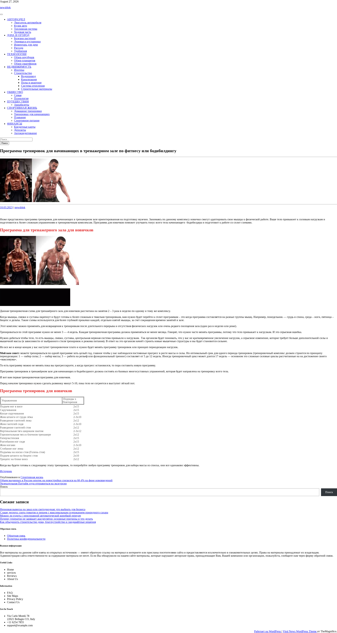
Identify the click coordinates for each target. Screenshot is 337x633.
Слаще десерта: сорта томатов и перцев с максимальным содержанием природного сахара (54, 512)
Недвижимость (19, 66)
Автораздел (16, 19)
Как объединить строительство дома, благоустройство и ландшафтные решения (48, 521)
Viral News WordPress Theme (300, 631)
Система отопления (33, 85)
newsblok (5, 7)
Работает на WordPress (268, 631)
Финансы (14, 123)
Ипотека (19, 69)
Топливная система (25, 28)
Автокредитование (25, 133)
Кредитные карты (24, 126)
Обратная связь (16, 535)
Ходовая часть (22, 32)
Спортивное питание (26, 120)
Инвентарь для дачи (26, 44)
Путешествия (18, 101)
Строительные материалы (36, 88)
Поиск (4, 486)
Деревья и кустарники (27, 41)
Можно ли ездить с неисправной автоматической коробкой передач (40, 515)
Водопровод (28, 76)
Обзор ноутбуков (24, 57)
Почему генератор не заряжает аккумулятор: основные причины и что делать (46, 518)
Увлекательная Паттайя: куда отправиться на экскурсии (33, 483)
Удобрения (20, 51)
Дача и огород (18, 35)
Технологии (17, 54)
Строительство (23, 73)
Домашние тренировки (28, 111)
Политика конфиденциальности (26, 538)
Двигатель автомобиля (27, 22)
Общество (15, 92)
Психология (21, 98)
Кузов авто (20, 25)
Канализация (29, 79)
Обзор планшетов (24, 60)
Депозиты (20, 129)
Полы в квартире (31, 82)
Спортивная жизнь (22, 107)
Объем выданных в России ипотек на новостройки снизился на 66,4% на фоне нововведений (56, 480)
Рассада (18, 47)
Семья (17, 95)
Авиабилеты (21, 104)
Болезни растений (25, 38)
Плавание (20, 117)
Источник (6, 471)
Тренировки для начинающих (32, 114)
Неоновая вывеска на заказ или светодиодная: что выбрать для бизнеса (42, 509)
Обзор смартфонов (25, 63)
